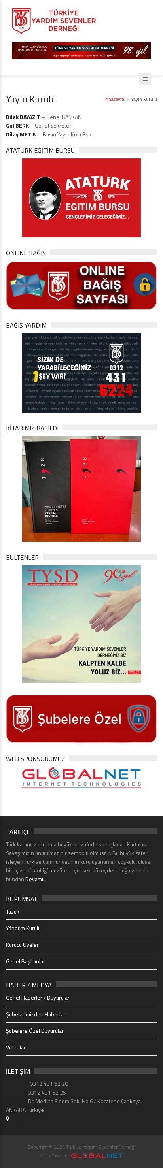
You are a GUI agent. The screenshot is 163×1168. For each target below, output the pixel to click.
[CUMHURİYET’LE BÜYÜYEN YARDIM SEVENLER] (81, 488)
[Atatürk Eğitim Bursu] (81, 197)
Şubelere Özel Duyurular (35, 1031)
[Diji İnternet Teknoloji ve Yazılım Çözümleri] (97, 1156)
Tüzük (12, 911)
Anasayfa (115, 99)
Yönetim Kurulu (23, 928)
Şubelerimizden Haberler (36, 1014)
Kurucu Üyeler (22, 944)
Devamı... (36, 879)
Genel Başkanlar (25, 961)
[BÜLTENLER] (81, 623)
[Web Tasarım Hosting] (81, 777)
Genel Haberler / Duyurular (38, 997)
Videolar (16, 1047)
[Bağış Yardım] (81, 372)
